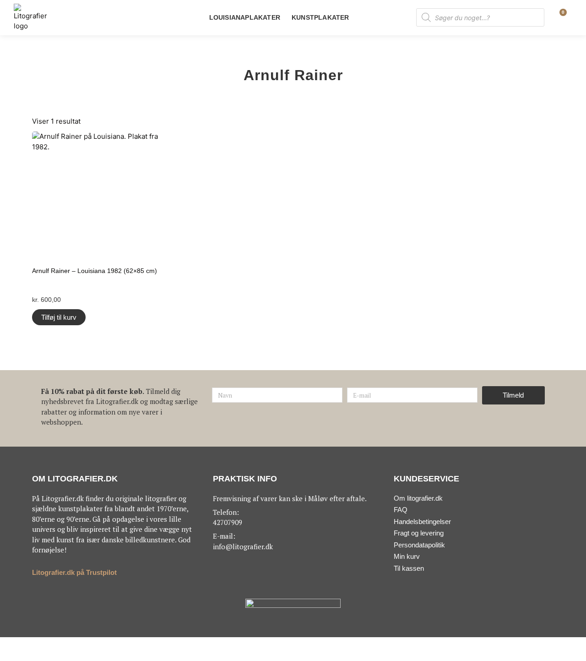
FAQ (400, 510)
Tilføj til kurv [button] (58, 317)
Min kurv (407, 556)
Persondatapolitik (419, 545)
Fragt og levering (419, 533)
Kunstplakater (320, 17)
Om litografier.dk (418, 498)
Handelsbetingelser (422, 521)
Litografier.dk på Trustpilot (74, 572)
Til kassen (409, 568)
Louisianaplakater (244, 17)
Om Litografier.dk (75, 478)
